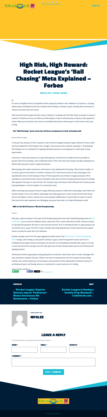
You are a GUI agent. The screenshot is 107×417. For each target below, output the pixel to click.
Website (73, 345)
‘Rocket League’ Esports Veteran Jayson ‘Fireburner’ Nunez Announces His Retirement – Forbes (30, 294)
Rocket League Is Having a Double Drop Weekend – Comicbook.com (78, 292)
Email (44, 345)
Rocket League (60, 93)
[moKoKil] (20, 6)
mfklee (37, 317)
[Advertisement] (53, 24)
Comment (17, 356)
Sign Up (95, 5)
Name (15, 345)
